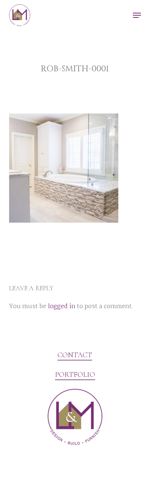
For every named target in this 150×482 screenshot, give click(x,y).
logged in (61, 306)
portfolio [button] (75, 374)
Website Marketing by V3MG (45, 461)
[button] (137, 15)
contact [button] (75, 355)
